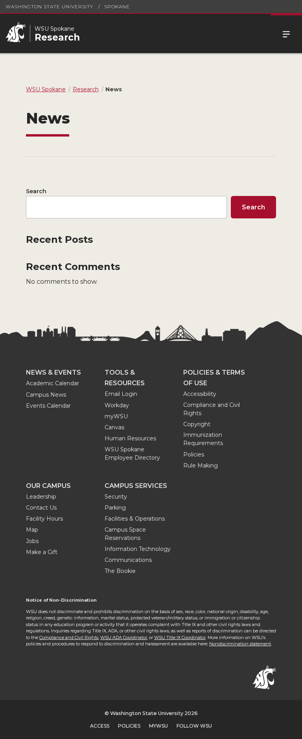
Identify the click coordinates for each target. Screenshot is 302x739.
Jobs (32, 541)
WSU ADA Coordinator (123, 637)
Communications (128, 559)
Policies (193, 454)
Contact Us (41, 507)
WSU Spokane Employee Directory (132, 453)
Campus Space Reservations (125, 533)
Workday (117, 405)
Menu (286, 33)
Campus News (46, 394)
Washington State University (49, 6)
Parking (115, 507)
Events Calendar (48, 405)
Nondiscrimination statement (240, 644)
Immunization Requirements (203, 439)
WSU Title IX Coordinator (180, 637)
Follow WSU (194, 726)
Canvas (114, 427)
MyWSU (158, 726)
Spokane (117, 6)
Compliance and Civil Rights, (69, 637)
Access (99, 726)
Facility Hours (44, 518)
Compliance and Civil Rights (211, 409)
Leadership (41, 496)
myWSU (116, 416)
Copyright (196, 424)
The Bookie (120, 571)
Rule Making (200, 465)
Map (32, 529)
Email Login (121, 393)
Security (116, 496)
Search (36, 191)
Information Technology (138, 548)
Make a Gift (41, 552)
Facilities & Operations (135, 518)
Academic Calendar (52, 383)
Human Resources (130, 438)
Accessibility (199, 393)
